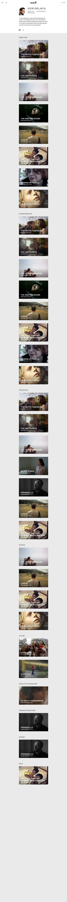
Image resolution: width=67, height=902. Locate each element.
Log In (63, 2)
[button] (2, 2)
